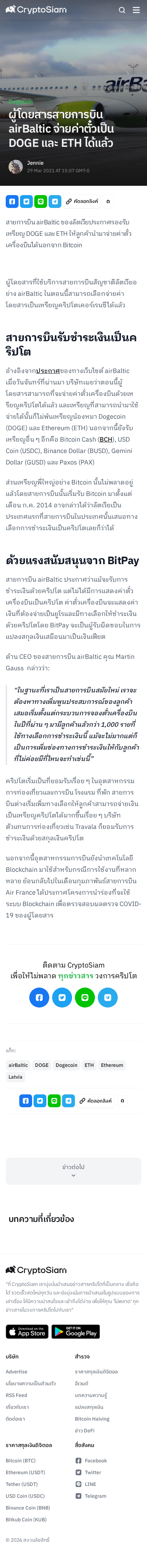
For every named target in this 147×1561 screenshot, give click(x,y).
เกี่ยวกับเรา (17, 1407)
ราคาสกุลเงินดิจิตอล (96, 1372)
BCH (106, 439)
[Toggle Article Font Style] (108, 201)
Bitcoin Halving (92, 1419)
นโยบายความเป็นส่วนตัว (31, 1383)
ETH (89, 1065)
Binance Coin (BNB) (28, 1508)
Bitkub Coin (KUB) (26, 1519)
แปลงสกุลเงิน (89, 1407)
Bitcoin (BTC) (21, 1461)
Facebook (96, 1461)
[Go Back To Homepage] (36, 10)
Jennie (35, 163)
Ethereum (112, 1065)
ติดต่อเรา (15, 1419)
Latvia (15, 1077)
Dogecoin (21, 102)
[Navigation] (136, 10)
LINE (90, 1484)
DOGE (42, 1065)
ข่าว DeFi (85, 1431)
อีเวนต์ (81, 1383)
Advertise (16, 1372)
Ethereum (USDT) (25, 1472)
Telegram (95, 1496)
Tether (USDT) (22, 1484)
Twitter (93, 1472)
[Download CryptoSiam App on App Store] (27, 1331)
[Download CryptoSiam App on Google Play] (75, 1331)
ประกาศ (48, 371)
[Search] (122, 10)
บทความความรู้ (91, 1395)
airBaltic (18, 1065)
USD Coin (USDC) (25, 1496)
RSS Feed (16, 1395)
